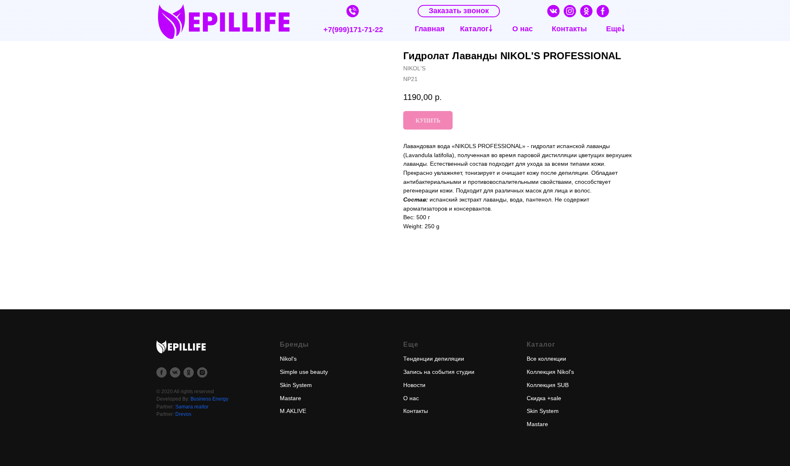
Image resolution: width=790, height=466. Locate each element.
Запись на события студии (438, 372)
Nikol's (288, 358)
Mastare (290, 398)
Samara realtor (192, 407)
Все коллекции (546, 358)
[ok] (189, 372)
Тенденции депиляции (433, 358)
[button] (459, 11)
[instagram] (202, 372)
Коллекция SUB (548, 385)
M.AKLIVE (293, 411)
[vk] (175, 372)
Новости (414, 385)
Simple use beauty (304, 372)
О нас (411, 398)
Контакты (415, 411)
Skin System (296, 385)
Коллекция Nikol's (550, 372)
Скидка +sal (542, 398)
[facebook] (161, 372)
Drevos (183, 414)
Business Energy (209, 399)
